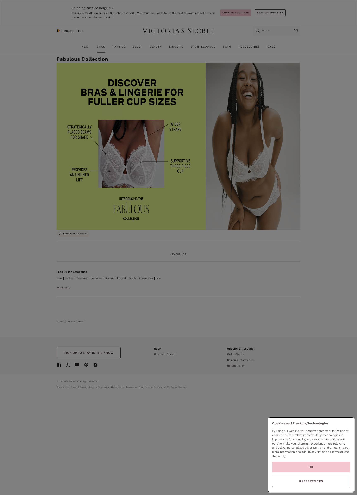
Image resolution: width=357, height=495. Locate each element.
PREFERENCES (311, 481)
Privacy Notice (315, 451)
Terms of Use (340, 451)
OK (311, 467)
